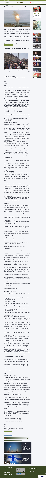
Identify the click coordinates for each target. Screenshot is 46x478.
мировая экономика (17, 429)
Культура (26, 0)
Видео (28, 0)
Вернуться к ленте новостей (33, 468)
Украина (17, 43)
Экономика (13, 0)
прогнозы (10, 43)
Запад (5, 43)
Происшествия (19, 0)
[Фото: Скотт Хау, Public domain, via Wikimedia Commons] (17, 18)
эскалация (20, 43)
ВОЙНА (10, 429)
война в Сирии (12, 429)
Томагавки (15, 43)
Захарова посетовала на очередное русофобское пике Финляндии (11, 463)
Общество (16, 0)
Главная (5, 5)
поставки (7, 43)
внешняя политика (6, 429)
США (12, 43)
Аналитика (23, 0)
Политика (5, 0)
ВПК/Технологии (9, 0)
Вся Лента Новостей (8, 5)
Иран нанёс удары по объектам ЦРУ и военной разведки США (12, 451)
